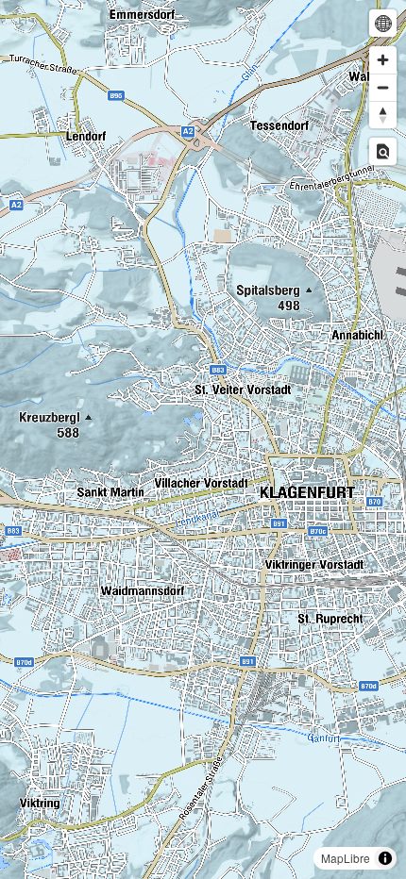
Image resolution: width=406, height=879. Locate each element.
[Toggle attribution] (385, 858)
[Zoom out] (383, 87)
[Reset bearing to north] (383, 114)
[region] (203, 439)
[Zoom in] (383, 60)
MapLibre (345, 858)
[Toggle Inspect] (383, 151)
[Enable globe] (383, 23)
